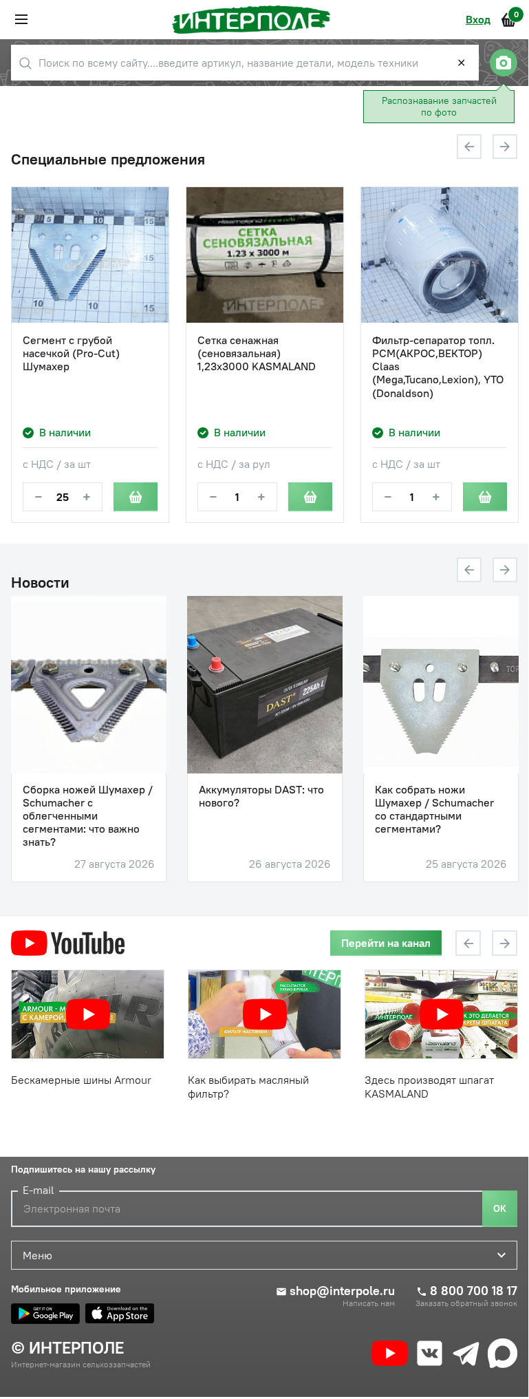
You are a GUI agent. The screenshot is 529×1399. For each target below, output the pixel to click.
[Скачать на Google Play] (45, 1313)
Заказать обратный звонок (466, 1303)
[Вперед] (505, 146)
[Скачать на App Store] (119, 1313)
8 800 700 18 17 (473, 1291)
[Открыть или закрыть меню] (21, 19)
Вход (478, 19)
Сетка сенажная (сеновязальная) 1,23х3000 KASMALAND (256, 353)
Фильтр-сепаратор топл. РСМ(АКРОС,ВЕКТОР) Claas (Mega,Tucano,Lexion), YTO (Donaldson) (438, 367)
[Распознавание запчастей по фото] (503, 62)
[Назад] (469, 146)
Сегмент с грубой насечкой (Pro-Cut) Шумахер (71, 353)
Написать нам (369, 1303)
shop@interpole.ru (342, 1291)
